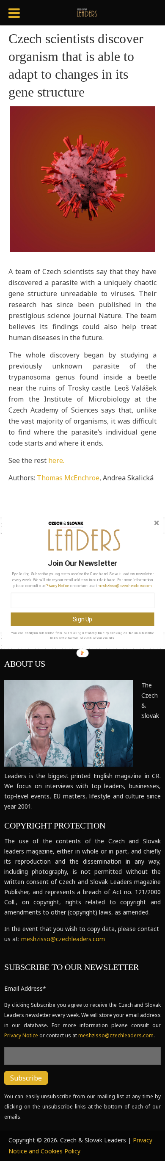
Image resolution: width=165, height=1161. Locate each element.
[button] (83, 563)
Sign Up (82, 619)
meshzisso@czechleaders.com (124, 585)
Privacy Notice (57, 585)
